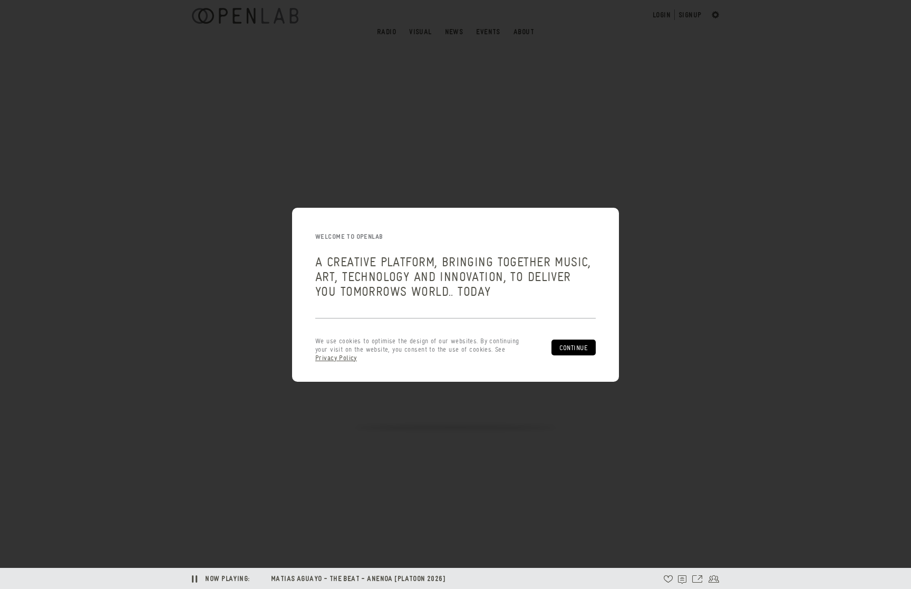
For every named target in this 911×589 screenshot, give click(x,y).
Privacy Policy (336, 358)
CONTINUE (573, 348)
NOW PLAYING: (227, 578)
